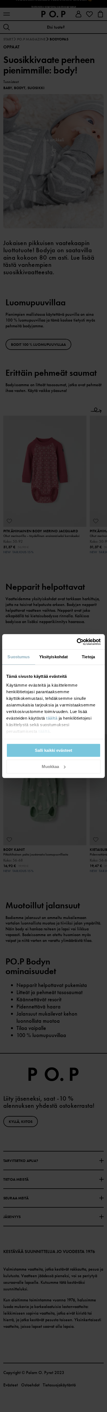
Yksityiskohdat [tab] (53, 656)
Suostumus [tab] (18, 656)
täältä (51, 718)
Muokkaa (50, 766)
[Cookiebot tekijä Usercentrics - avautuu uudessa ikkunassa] (77, 641)
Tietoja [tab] (88, 656)
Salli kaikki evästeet (53, 750)
